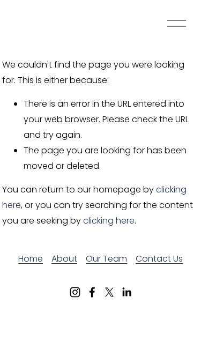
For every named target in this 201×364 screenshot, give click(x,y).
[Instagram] (75, 292)
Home (30, 258)
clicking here (109, 220)
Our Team (106, 258)
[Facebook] (92, 292)
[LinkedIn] (126, 292)
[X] (109, 292)
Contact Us (159, 258)
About (64, 258)
